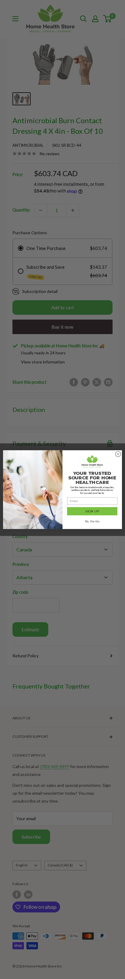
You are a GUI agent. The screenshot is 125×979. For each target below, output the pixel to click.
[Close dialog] (118, 454)
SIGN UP (92, 511)
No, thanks (92, 521)
